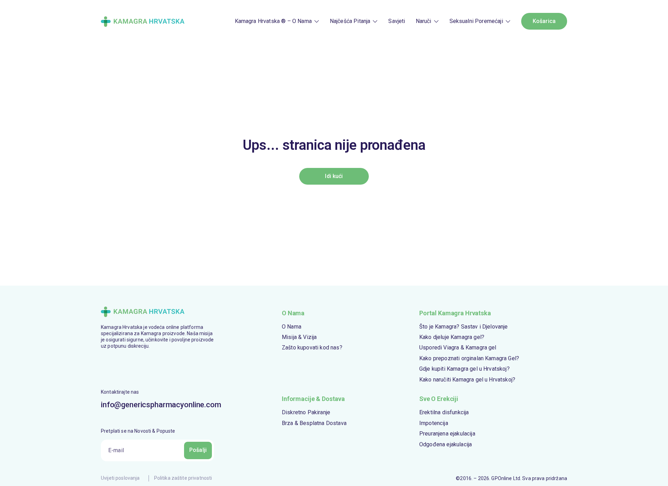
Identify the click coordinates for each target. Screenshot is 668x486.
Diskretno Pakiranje (306, 412)
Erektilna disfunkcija (444, 412)
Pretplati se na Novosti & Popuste (138, 431)
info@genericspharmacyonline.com (157, 404)
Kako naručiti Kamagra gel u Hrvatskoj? (467, 379)
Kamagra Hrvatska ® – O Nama (273, 21)
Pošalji (198, 450)
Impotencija (433, 423)
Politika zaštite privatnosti (183, 478)
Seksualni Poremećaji (476, 21)
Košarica (544, 21)
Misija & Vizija (299, 337)
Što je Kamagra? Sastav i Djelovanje (463, 326)
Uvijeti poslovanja (120, 478)
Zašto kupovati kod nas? (312, 347)
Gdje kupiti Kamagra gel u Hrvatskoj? (464, 368)
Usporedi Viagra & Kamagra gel (457, 347)
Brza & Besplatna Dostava (314, 423)
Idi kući (334, 176)
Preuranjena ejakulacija (447, 433)
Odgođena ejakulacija (445, 444)
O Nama (291, 326)
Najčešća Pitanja (350, 21)
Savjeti (396, 21)
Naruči (423, 21)
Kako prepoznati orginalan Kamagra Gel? (469, 358)
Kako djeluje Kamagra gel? (451, 337)
